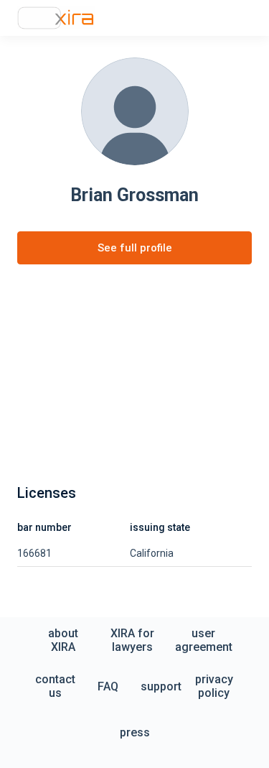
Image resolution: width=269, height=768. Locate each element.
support (161, 686)
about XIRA (63, 640)
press (135, 732)
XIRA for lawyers (132, 640)
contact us (55, 686)
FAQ (108, 686)
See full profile (135, 247)
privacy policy (214, 686)
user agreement (203, 640)
